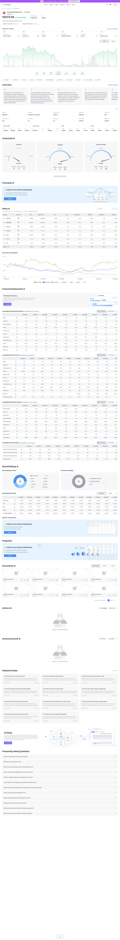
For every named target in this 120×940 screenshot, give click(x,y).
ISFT (84, 282)
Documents (70, 79)
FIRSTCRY (55, 282)
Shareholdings (50, 79)
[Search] (107, 5)
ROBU (71, 282)
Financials (40, 79)
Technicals (15, 79)
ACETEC (78, 282)
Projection (60, 79)
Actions (79, 79)
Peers (32, 79)
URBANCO (47, 282)
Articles (98, 79)
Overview (7, 79)
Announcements (89, 79)
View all (114, 670)
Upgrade (10, 198)
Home (3, 8)
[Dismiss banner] (117, 1)
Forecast (24, 79)
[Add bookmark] (28, 580)
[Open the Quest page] (110, 4)
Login (115, 4)
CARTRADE (39, 282)
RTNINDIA (64, 282)
